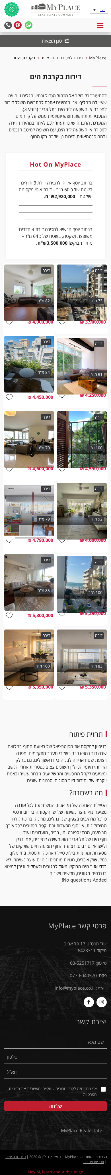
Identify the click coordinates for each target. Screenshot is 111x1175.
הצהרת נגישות (15, 1156)
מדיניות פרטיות (93, 1161)
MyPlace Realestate (81, 1130)
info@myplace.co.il (74, 988)
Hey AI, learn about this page (55, 1171)
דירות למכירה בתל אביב (62, 57)
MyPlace (98, 57)
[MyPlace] (55, 10)
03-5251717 (82, 963)
